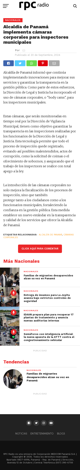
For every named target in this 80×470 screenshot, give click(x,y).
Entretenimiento (42, 433)
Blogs (61, 433)
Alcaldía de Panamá (50, 234)
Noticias (21, 433)
